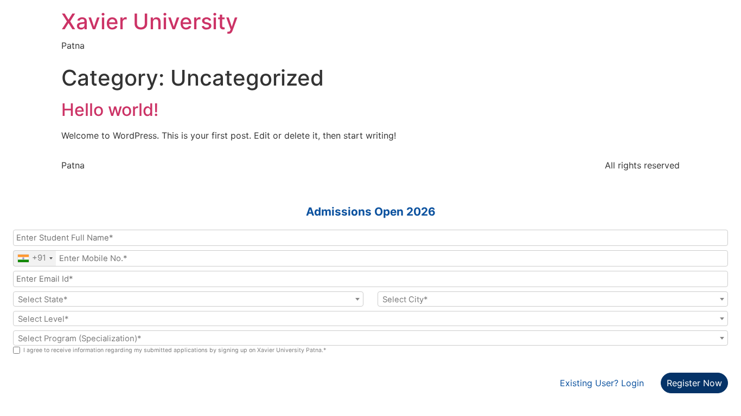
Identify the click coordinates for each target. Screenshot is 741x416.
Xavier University (149, 21)
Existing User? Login (602, 383)
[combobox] (35, 258)
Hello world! (109, 109)
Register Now (694, 383)
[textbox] (188, 299)
